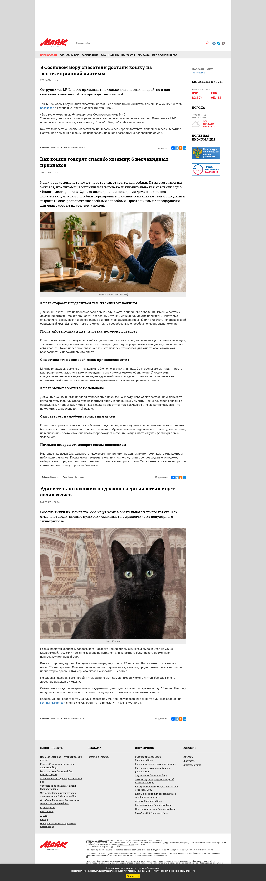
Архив (43, 815)
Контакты (128, 55)
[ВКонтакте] (173, 148)
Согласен (133, 876)
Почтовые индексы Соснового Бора (155, 809)
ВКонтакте (189, 760)
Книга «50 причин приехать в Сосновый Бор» (57, 766)
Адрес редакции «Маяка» (96, 841)
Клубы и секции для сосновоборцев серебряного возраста (155, 795)
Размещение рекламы (95, 850)
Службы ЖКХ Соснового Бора (151, 813)
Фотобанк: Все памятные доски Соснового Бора (58, 787)
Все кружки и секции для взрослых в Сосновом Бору (156, 788)
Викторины (46, 811)
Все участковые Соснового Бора (153, 805)
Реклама (144, 55)
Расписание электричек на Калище (155, 764)
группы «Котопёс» (52, 702)
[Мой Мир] (184, 148)
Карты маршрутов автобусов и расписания (152, 770)
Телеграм (188, 756)
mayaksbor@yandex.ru (111, 846)
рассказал (47, 108)
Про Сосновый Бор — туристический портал (61, 758)
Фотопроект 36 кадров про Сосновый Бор (61, 780)
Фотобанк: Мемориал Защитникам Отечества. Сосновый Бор (60, 802)
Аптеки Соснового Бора (148, 800)
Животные (72, 147)
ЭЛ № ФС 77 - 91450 (125, 845)
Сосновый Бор (69, 55)
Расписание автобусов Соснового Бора (148, 758)
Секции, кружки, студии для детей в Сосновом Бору (154, 781)
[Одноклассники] (180, 148)
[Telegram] (177, 148)
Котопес (81, 718)
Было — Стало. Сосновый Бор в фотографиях (56, 773)
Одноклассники (192, 764)
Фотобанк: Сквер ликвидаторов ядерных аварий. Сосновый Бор (58, 794)
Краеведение (47, 807)
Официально (110, 55)
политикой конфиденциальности (180, 871)
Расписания (90, 55)
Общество (54, 147)
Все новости (48, 55)
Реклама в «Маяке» (98, 756)
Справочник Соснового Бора (151, 775)
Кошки (70, 477)
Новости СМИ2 (198, 73)
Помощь (81, 147)
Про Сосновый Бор (164, 55)
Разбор (44, 819)
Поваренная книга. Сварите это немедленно (58, 825)
